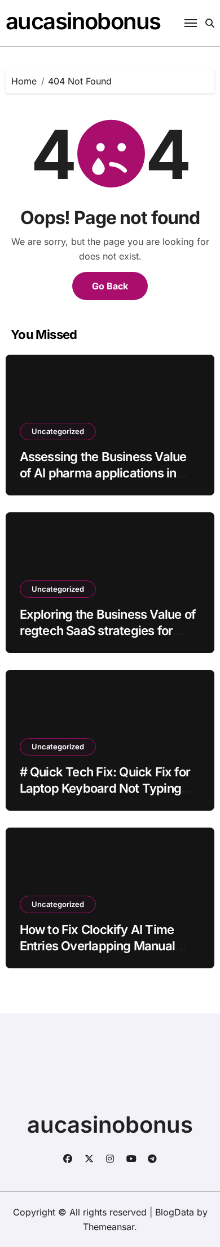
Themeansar (108, 1226)
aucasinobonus (83, 21)
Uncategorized (58, 431)
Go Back (110, 286)
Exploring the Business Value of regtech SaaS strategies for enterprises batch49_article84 (108, 630)
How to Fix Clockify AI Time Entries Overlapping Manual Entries (97, 945)
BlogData (174, 1212)
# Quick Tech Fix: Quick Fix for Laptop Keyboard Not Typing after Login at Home (105, 788)
